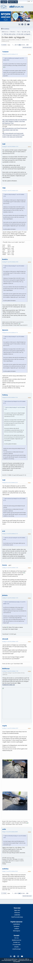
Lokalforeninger (16, 949)
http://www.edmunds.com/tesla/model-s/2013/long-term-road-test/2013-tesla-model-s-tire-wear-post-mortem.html (13, 135)
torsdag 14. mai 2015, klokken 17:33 (10, 671)
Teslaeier (5, 52)
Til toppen (3, 893)
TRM (3, 188)
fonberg (5, 395)
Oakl (3, 144)
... (14, 45)
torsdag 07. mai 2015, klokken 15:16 (10, 146)
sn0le (4, 829)
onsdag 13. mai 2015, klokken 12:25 (10, 597)
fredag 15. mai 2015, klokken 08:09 (10, 831)
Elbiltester (17, 912)
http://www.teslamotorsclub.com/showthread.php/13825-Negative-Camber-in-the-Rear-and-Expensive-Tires (14, 121)
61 (17, 45)
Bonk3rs (5, 259)
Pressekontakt (16, 944)
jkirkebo (5, 595)
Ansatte (16, 947)
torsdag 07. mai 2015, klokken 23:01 (10, 190)
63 (22, 45)
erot (3, 531)
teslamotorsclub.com (8, 685)
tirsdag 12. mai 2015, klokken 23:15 (10, 533)
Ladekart (16, 928)
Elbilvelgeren (16, 931)
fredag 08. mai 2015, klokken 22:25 (10, 482)
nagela (4, 726)
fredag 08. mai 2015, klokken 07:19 (10, 332)
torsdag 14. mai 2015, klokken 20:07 (10, 728)
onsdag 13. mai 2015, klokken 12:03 (10, 567)
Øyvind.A (5, 330)
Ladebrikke (17, 915)
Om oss (16, 938)
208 (27, 45)
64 (24, 45)
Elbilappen (16, 926)
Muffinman (6, 668)
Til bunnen (3, 44)
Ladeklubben (16, 924)
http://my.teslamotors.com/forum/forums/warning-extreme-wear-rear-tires (14, 129)
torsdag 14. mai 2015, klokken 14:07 (10, 641)
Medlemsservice (16, 940)
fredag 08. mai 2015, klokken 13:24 (10, 397)
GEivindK (5, 639)
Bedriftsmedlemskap (17, 917)
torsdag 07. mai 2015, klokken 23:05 (10, 261)
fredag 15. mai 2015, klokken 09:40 (10, 871)
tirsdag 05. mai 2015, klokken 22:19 (10, 54)
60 (15, 45)
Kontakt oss (16, 942)
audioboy (5, 869)
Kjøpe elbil (17, 910)
